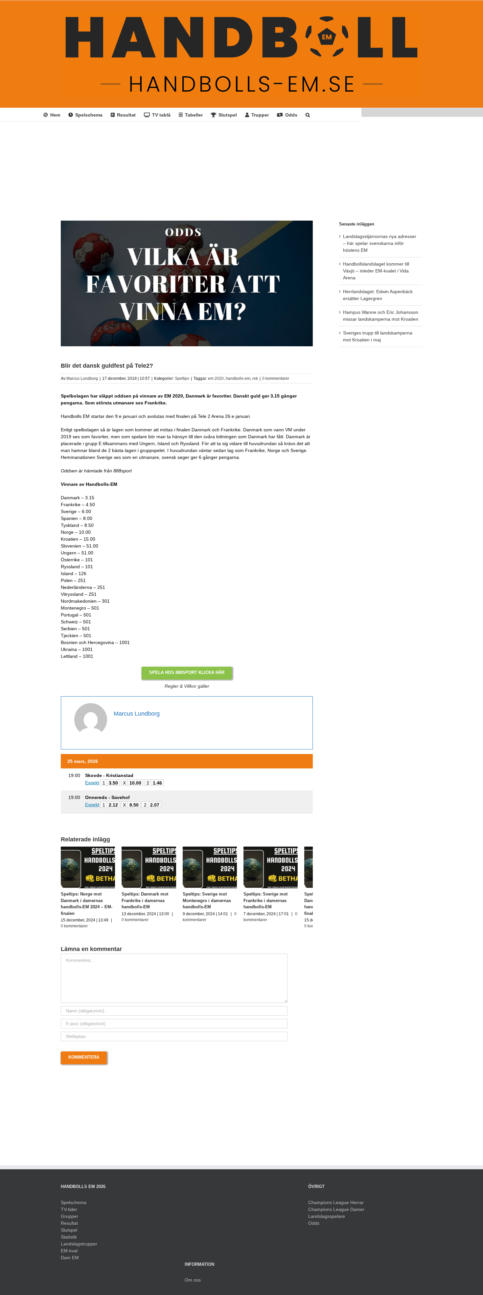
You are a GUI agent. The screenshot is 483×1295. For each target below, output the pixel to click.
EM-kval (69, 1253)
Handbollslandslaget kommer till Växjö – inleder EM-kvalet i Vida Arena (376, 270)
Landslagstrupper (79, 1246)
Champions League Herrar (336, 1205)
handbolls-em (238, 378)
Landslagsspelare (326, 1219)
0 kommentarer (275, 378)
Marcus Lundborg (82, 378)
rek (255, 378)
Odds (313, 1226)
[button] (308, 114)
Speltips (182, 378)
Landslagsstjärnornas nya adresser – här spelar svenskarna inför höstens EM (379, 243)
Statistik (69, 1239)
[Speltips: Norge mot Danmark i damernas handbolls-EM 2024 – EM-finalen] (90, 849)
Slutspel (69, 1233)
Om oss (193, 1282)
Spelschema (73, 1205)
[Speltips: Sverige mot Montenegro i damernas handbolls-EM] (219, 849)
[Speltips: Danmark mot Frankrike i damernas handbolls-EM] (155, 849)
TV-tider (69, 1212)
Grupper (69, 1219)
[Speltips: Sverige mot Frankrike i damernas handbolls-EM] (284, 849)
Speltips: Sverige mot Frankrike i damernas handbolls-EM (277, 903)
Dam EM (70, 1260)
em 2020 (216, 378)
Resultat (69, 1226)
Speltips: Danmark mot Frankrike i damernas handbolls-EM (149, 903)
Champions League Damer (336, 1212)
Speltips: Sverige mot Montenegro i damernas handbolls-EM (214, 903)
